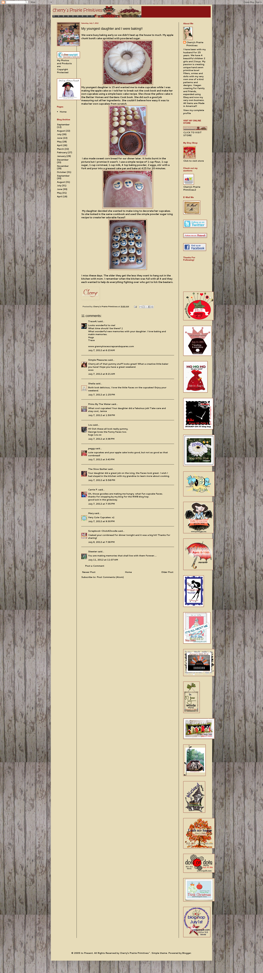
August (61, 130)
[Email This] (140, 306)
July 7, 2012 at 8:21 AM (101, 373)
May (59, 141)
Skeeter (92, 551)
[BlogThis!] (143, 306)
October (61, 172)
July (59, 134)
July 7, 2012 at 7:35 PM (101, 503)
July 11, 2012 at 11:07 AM (103, 559)
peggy (91, 448)
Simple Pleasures (97, 359)
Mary (91, 513)
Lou (90, 424)
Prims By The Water (99, 404)
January (61, 156)
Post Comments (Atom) (110, 577)
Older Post (167, 572)
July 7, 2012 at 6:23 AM (101, 350)
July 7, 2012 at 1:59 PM (101, 415)
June (59, 137)
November (63, 166)
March (60, 148)
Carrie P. (93, 489)
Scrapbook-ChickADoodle (102, 530)
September (63, 124)
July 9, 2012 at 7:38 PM (101, 542)
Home (128, 572)
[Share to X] (146, 306)
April (59, 145)
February (62, 152)
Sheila (91, 383)
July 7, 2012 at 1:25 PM (101, 394)
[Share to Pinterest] (152, 306)
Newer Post (88, 572)
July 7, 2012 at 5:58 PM (101, 480)
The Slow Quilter (97, 469)
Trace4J (92, 321)
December (62, 159)
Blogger (186, 953)
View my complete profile (193, 112)
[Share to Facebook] (149, 306)
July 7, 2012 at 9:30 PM (101, 521)
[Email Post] (135, 306)
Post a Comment (94, 565)
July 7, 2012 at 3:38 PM (101, 438)
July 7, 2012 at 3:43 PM (101, 459)
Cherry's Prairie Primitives (105, 306)
